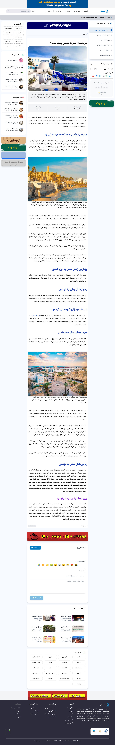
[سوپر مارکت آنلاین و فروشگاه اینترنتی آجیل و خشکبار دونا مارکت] (72, 628)
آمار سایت (70, 714)
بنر (19, 717)
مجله (36, 711)
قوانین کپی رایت (69, 723)
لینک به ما (70, 717)
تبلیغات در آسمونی (15, 708)
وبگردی (102, 17)
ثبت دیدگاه (36, 548)
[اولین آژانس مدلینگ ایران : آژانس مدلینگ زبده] (43, 628)
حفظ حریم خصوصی (50, 708)
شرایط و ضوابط (51, 711)
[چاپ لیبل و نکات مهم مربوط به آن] (43, 639)
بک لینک (17, 714)
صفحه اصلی (34, 708)
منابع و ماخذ (52, 717)
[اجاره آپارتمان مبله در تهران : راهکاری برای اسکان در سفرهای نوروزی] (72, 639)
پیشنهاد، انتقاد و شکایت (49, 714)
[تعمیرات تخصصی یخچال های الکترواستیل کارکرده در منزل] (43, 618)
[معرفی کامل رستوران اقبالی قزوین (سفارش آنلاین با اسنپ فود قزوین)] (72, 618)
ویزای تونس (36, 315)
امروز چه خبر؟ (34, 714)
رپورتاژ (18, 711)
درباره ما (71, 711)
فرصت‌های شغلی (69, 720)
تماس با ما (70, 708)
